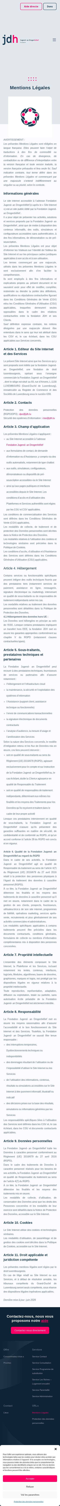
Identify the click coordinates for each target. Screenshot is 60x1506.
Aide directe (31, 6)
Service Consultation (41, 1363)
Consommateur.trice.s (13, 1356)
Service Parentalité (41, 1390)
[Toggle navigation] (54, 40)
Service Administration (42, 1396)
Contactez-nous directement (30, 1330)
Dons (50, 6)
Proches (7, 1363)
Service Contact (39, 1356)
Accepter (30, 1478)
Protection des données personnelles (28, 1502)
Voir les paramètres (30, 1495)
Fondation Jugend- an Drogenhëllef (24, 445)
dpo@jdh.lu (25, 414)
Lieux (5, 1412)
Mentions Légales (40, 1412)
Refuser (30, 1486)
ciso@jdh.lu (49, 418)
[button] (55, 1448)
